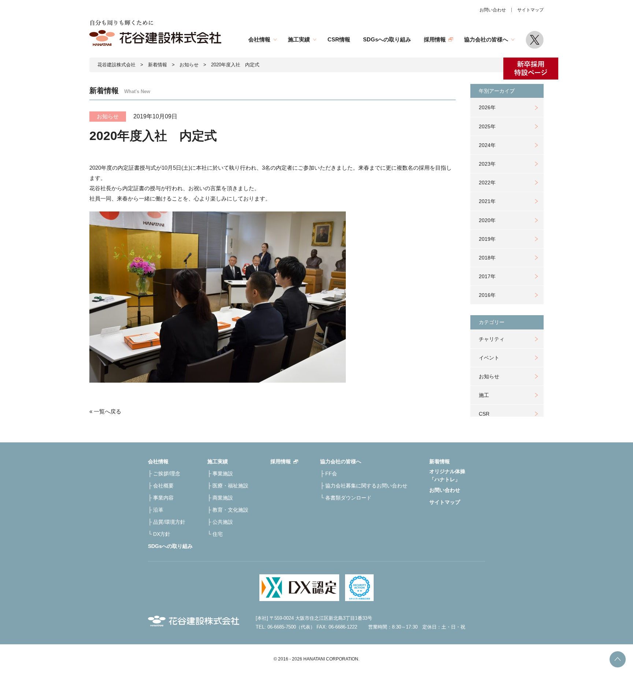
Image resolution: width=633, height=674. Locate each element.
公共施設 (222, 522)
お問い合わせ (493, 9)
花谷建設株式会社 (116, 64)
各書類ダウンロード (348, 498)
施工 (484, 395)
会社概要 (163, 486)
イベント (489, 358)
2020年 (487, 220)
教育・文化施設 (230, 510)
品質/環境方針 (169, 522)
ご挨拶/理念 (166, 473)
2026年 (487, 107)
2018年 (487, 258)
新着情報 (157, 64)
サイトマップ (530, 9)
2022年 (487, 182)
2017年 (487, 276)
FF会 (331, 473)
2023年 (487, 164)
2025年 (487, 126)
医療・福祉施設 (230, 486)
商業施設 (222, 498)
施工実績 (299, 39)
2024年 (487, 145)
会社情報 (259, 39)
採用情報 (435, 39)
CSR (484, 414)
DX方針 (161, 534)
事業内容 (163, 498)
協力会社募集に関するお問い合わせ (366, 486)
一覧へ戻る (107, 411)
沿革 (158, 510)
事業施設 (222, 473)
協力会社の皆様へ (486, 39)
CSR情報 (338, 39)
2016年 (487, 295)
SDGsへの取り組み (387, 39)
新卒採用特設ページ (530, 69)
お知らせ (489, 376)
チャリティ (491, 339)
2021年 (487, 201)
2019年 (487, 239)
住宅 (217, 534)
